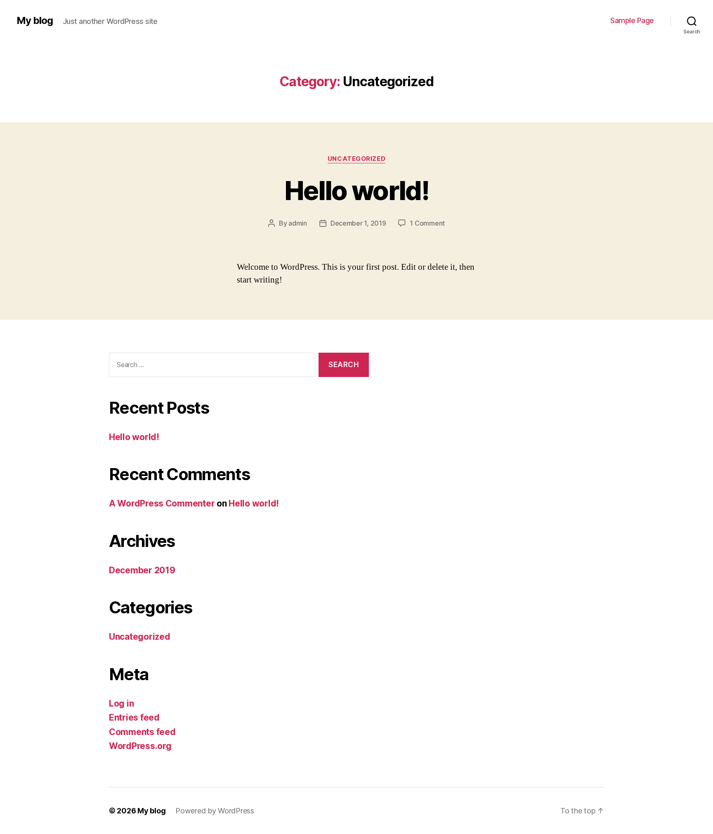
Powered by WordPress (214, 810)
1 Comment (427, 223)
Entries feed (134, 717)
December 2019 (142, 570)
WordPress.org (140, 746)
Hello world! (356, 190)
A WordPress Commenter (162, 503)
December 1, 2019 (358, 223)
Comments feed (142, 732)
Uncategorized (356, 159)
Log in (121, 703)
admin (297, 223)
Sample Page (632, 20)
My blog (35, 21)
